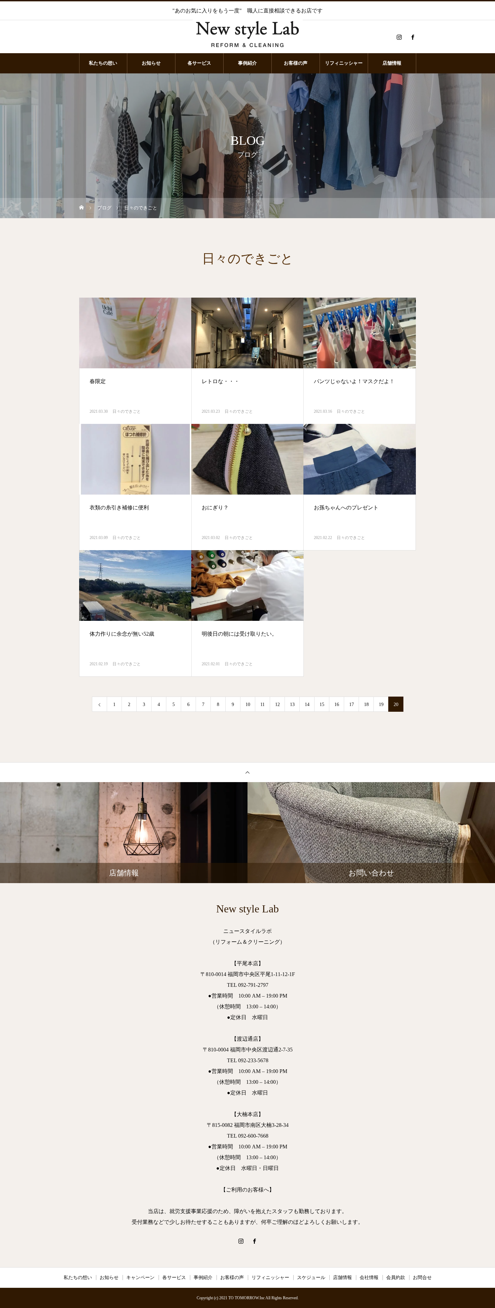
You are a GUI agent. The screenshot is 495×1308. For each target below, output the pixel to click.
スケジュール (311, 1277)
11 (262, 704)
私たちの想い (103, 63)
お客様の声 (295, 63)
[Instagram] (399, 37)
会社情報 (369, 1277)
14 (307, 704)
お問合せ (422, 1277)
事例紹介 (247, 63)
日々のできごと (126, 411)
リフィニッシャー (344, 63)
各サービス (199, 63)
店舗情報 (392, 63)
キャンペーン (140, 1277)
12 (277, 704)
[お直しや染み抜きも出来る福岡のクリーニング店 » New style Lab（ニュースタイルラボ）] (247, 37)
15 (322, 704)
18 (366, 704)
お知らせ (151, 63)
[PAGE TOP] (247, 772)
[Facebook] (412, 37)
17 (351, 704)
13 (292, 704)
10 (247, 704)
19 (381, 704)
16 (336, 704)
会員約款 (395, 1277)
